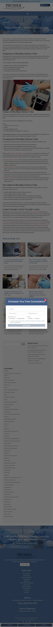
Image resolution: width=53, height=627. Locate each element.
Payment (29, 316)
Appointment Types (12, 316)
